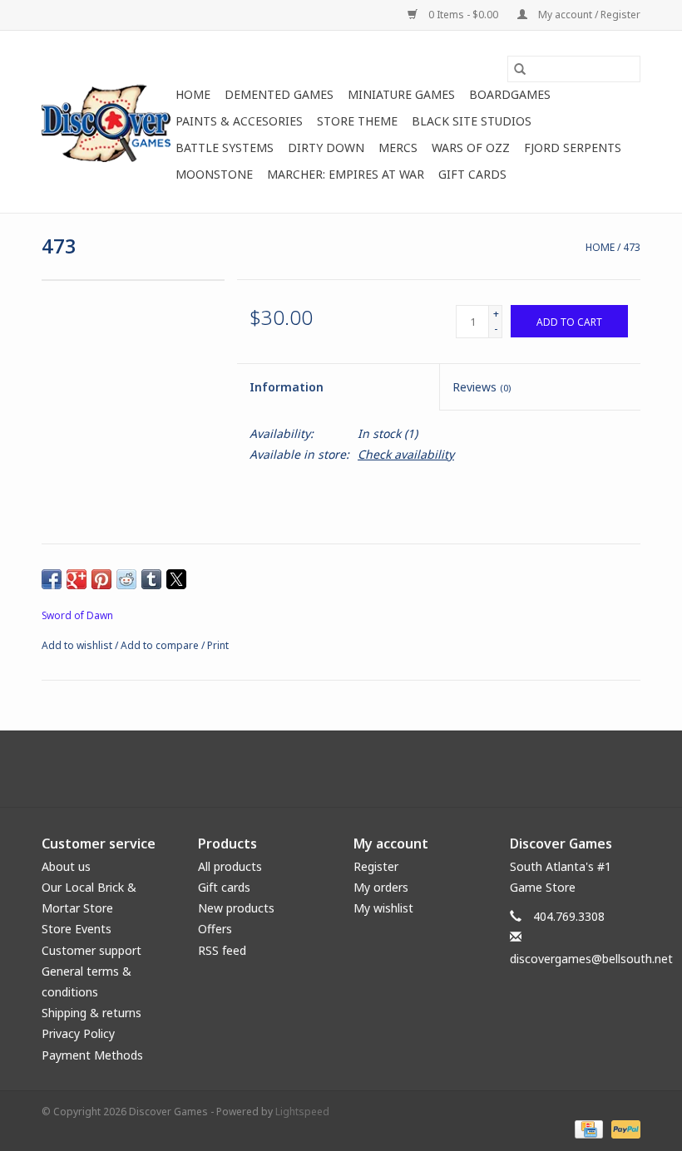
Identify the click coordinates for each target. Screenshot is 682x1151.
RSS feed (222, 950)
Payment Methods (92, 1055)
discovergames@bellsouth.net (591, 959)
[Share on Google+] (76, 579)
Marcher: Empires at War (345, 174)
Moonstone (214, 174)
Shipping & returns (91, 1013)
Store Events (76, 929)
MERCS (398, 147)
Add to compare (161, 645)
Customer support (91, 950)
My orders (380, 887)
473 (631, 247)
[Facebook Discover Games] (341, 768)
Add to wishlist (78, 645)
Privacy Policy (78, 1033)
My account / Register (588, 14)
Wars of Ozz (471, 147)
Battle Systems (224, 147)
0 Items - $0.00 (463, 14)
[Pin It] (101, 579)
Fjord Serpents (572, 147)
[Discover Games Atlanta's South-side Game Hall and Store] (106, 121)
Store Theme (357, 121)
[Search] (519, 69)
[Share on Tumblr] (151, 579)
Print (218, 645)
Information (287, 387)
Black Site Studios (471, 121)
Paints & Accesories (239, 121)
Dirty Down (326, 147)
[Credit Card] (587, 1129)
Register (375, 866)
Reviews (481, 387)
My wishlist (383, 908)
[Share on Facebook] (52, 579)
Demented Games (279, 94)
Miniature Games (401, 94)
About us (66, 866)
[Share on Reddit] (126, 579)
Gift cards (472, 174)
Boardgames (510, 94)
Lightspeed (302, 1111)
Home (192, 94)
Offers (215, 929)
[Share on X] (176, 579)
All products (230, 866)
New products (236, 908)
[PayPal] (622, 1129)
